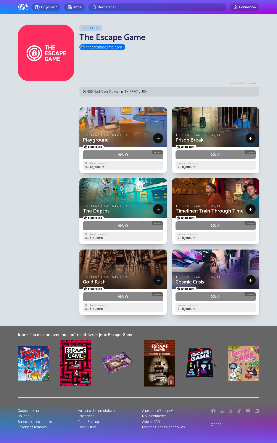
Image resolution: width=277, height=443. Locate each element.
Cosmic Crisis (190, 282)
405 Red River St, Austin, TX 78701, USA (117, 92)
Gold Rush (94, 282)
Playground (96, 140)
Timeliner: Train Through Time (210, 211)
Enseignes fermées (32, 427)
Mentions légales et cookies (163, 427)
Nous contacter (154, 416)
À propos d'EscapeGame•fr (163, 411)
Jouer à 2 (25, 416)
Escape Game (23, 6)
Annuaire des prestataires (97, 411)
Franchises (86, 416)
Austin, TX (92, 28)
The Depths (96, 211)
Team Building (88, 422)
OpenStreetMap (249, 83)
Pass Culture (87, 427)
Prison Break (190, 140)
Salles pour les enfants (35, 422)
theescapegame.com (104, 47)
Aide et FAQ (151, 422)
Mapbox (236, 83)
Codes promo (28, 411)
